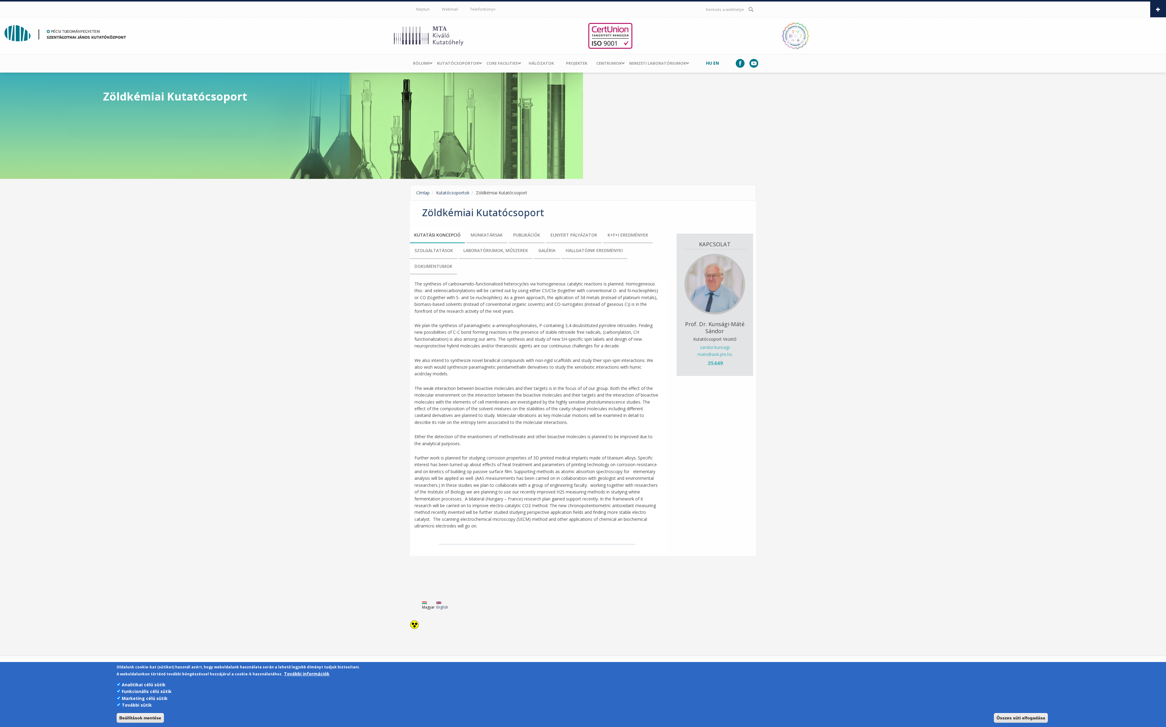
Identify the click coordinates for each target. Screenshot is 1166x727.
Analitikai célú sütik (143, 685)
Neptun (423, 9)
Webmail (450, 9)
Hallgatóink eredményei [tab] (594, 250)
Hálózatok (541, 63)
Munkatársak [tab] (487, 235)
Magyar (428, 607)
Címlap (423, 193)
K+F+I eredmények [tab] (628, 235)
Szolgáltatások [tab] (433, 250)
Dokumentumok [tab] (433, 266)
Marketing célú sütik (145, 698)
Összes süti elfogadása (1021, 717)
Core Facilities (502, 63)
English (442, 607)
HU (709, 63)
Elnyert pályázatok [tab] (574, 235)
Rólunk (421, 63)
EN (716, 63)
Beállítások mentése (140, 717)
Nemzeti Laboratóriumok (657, 63)
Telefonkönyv (483, 9)
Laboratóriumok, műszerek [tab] (495, 250)
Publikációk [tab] (526, 235)
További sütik (137, 705)
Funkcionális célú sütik (147, 691)
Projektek (576, 63)
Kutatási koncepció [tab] (437, 235)
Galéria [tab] (546, 250)
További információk (306, 674)
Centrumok (609, 63)
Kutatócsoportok (458, 63)
